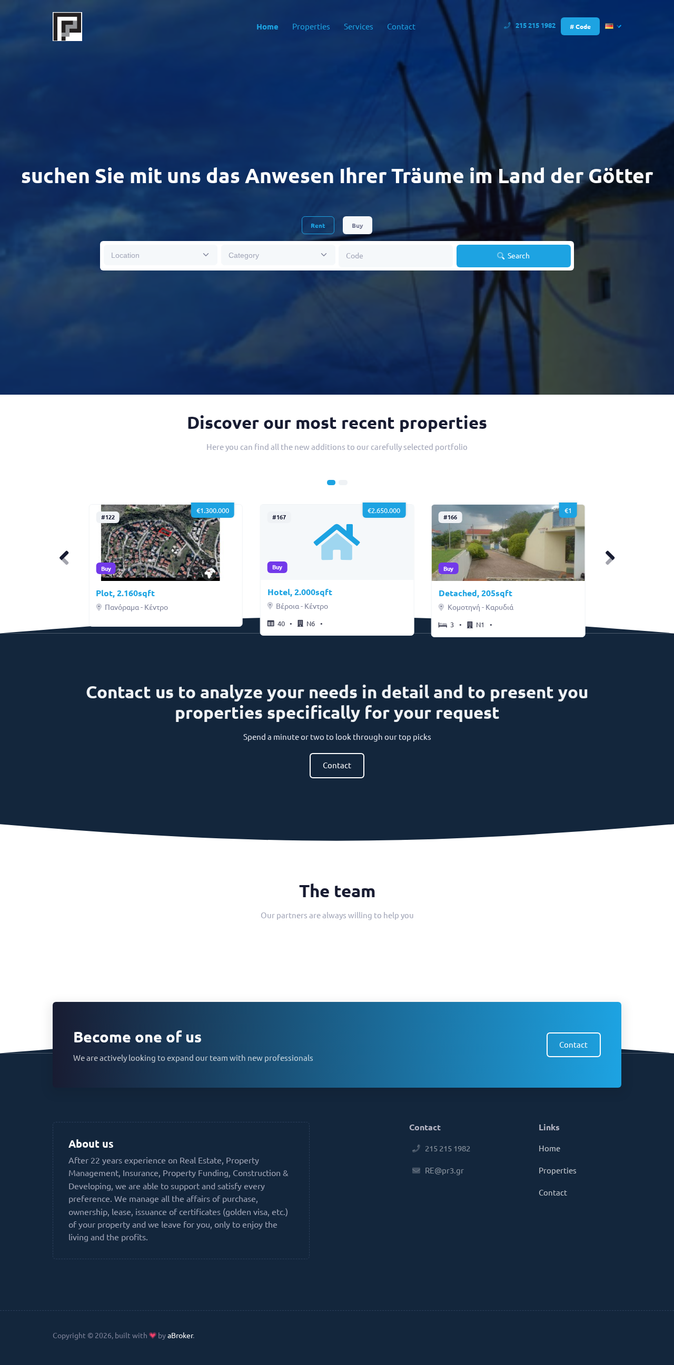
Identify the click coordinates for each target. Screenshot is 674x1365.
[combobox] (161, 255)
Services (358, 26)
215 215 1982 (535, 25)
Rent (318, 225)
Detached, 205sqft (475, 592)
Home (267, 26)
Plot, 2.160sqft (125, 592)
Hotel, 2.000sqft (299, 591)
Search (518, 255)
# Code (580, 26)
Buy (357, 225)
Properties (311, 26)
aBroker (180, 1335)
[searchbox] (154, 254)
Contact (401, 26)
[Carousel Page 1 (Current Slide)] (331, 482)
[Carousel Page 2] (343, 482)
